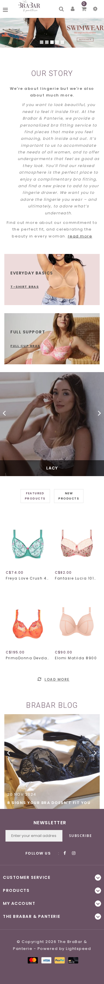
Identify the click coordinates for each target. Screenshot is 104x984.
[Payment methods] (32, 960)
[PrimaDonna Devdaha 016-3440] (27, 620)
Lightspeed (78, 948)
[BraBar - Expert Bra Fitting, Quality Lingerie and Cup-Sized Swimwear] (30, 6)
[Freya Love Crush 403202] (27, 540)
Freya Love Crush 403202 (27, 578)
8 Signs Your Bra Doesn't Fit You (48, 802)
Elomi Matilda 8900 (76, 658)
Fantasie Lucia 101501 (76, 578)
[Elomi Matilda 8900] (76, 620)
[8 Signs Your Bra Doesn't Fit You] (52, 761)
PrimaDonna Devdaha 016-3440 (27, 658)
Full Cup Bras (25, 346)
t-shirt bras (24, 286)
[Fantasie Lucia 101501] (76, 540)
